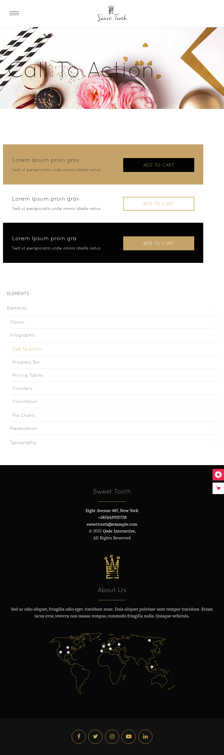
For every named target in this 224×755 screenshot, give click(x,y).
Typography (23, 442)
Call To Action (27, 348)
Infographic (23, 334)
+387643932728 (112, 517)
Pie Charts (24, 415)
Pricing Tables (28, 375)
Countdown (25, 401)
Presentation (23, 428)
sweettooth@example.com (112, 524)
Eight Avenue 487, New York (112, 510)
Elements (17, 307)
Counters (22, 388)
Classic (17, 321)
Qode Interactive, (119, 531)
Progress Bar (26, 361)
